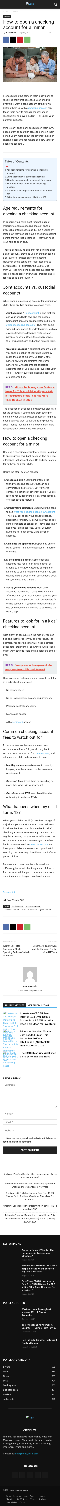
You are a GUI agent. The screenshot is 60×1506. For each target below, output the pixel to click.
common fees (42, 753)
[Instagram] (38, 1475)
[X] (13, 40)
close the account (39, 844)
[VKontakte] (45, 1475)
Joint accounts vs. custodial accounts (26, 176)
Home (5, 11)
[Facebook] (6, 40)
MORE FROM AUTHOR (38, 1005)
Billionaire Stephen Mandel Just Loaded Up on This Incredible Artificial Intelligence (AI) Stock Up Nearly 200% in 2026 (36, 1038)
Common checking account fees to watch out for (30, 192)
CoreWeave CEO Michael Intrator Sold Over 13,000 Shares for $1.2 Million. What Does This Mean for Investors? (30, 1196)
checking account (37, 107)
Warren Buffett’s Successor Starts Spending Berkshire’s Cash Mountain (16, 951)
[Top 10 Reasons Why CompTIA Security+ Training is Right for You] (11, 1329)
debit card (17, 722)
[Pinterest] (20, 40)
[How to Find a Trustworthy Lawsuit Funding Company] (11, 1344)
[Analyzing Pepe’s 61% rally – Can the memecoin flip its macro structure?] (11, 1254)
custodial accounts (29, 910)
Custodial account (11, 910)
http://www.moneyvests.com (30, 990)
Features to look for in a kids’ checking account (26, 185)
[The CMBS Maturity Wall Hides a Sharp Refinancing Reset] (10, 1059)
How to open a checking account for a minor (29, 180)
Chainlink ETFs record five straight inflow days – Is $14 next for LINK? (30, 1207)
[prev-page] (5, 1068)
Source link (9, 892)
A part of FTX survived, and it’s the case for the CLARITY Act (44, 949)
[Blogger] (15, 1475)
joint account (32, 312)
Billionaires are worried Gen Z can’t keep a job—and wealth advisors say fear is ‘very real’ (30, 1185)
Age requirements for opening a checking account (27, 171)
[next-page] (10, 1068)
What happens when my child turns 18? (26, 197)
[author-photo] (30, 981)
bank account (17, 906)
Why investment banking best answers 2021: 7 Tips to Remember (36, 1312)
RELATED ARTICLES (14, 1005)
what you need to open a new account (34, 511)
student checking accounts (21, 324)
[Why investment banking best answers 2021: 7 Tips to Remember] (11, 1313)
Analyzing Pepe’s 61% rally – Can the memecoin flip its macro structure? (30, 1176)
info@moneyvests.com (26, 1453)
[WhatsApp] (27, 40)
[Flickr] (30, 1475)
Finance (15, 11)
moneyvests (11, 33)
